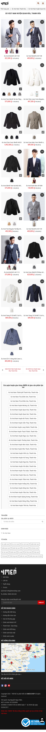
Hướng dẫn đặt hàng (9, 612)
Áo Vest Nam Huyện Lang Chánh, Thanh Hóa (23, 427)
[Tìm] (42, 521)
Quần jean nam (6, 548)
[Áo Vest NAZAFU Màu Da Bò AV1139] (34, 224)
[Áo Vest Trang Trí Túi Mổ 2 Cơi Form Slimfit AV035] (11, 293)
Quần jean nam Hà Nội (35, 556)
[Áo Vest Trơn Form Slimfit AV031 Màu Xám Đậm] (11, 137)
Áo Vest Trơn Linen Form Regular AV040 (34, 99)
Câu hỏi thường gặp (9, 619)
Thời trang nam (5, 9)
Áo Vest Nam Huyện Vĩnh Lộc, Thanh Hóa (23, 453)
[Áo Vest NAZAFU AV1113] (11, 249)
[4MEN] (4, 4)
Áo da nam (25, 548)
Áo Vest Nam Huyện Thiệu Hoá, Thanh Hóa (23, 479)
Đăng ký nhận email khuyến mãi (11, 599)
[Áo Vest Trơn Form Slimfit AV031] (11, 120)
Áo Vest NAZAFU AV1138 (34, 56)
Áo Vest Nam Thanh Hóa (19, 9)
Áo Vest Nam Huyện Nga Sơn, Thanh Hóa (23, 462)
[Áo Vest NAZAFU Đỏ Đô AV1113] (9, 267)
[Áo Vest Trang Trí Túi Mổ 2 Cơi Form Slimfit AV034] (34, 293)
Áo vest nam (25, 544)
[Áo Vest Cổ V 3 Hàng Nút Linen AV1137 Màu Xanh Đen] (11, 336)
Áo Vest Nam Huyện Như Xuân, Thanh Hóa (23, 444)
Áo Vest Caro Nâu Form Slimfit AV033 (34, 142)
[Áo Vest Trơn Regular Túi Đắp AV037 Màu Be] (9, 224)
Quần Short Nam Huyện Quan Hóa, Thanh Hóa (13, 370)
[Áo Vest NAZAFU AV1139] (34, 206)
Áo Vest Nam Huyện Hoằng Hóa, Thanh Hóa (23, 484)
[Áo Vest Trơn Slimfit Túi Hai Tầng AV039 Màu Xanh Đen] (14, 94)
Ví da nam (4, 556)
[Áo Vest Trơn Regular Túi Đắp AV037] (11, 206)
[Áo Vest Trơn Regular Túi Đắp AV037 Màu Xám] (14, 224)
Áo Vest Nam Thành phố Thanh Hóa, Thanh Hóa (23, 392)
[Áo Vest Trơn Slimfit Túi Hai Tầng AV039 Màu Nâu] (9, 94)
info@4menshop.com (13, 591)
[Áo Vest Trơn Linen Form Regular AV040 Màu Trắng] (31, 94)
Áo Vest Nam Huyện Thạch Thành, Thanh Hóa (23, 431)
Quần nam (13, 552)
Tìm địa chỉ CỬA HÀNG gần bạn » (11, 674)
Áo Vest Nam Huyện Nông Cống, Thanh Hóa (23, 501)
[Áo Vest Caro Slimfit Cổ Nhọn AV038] (34, 249)
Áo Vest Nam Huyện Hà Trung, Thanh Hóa (23, 458)
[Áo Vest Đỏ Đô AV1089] (34, 180)
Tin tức (5, 587)
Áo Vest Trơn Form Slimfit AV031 (12, 142)
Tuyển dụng (6, 584)
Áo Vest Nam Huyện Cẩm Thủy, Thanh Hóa (23, 423)
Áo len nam (5, 552)
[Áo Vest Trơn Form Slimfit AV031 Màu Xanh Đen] (17, 137)
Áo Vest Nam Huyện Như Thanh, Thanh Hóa (23, 449)
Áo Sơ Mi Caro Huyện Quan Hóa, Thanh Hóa (33, 370)
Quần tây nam (16, 548)
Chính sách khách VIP (9, 622)
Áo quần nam (5, 544)
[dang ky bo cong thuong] (33, 722)
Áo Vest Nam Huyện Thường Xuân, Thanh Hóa (23, 440)
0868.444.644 (12, 594)
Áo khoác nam (34, 548)
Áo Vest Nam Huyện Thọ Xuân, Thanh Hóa (23, 471)
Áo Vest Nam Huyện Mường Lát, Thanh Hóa (23, 405)
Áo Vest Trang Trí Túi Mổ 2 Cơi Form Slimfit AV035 (11, 315)
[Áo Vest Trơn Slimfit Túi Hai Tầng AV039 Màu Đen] (3, 94)
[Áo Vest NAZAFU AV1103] (11, 33)
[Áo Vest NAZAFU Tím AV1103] (17, 51)
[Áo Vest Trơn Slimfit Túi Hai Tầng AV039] (11, 76)
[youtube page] (9, 685)
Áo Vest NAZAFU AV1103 (12, 56)
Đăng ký (41, 602)
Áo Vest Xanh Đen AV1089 (34, 186)
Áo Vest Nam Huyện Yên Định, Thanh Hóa (23, 466)
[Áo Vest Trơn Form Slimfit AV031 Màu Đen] (6, 137)
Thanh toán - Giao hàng (10, 626)
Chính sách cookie (8, 636)
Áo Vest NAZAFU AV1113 (12, 272)
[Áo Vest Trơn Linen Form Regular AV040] (34, 76)
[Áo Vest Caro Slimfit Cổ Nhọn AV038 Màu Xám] (34, 267)
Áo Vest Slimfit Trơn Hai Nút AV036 (11, 186)
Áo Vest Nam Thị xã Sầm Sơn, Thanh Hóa (23, 401)
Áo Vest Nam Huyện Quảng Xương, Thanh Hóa (23, 497)
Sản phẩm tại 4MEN (7, 518)
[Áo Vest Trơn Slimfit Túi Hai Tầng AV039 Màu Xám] (19, 94)
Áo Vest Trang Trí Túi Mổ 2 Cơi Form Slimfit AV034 (34, 315)
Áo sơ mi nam (15, 544)
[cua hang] (23, 658)
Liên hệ (5, 580)
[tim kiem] (38, 3)
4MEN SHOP (31, 694)
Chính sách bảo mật (9, 633)
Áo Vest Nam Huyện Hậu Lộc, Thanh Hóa (23, 475)
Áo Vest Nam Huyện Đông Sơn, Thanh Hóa (23, 488)
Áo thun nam (28, 552)
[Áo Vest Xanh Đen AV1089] (34, 163)
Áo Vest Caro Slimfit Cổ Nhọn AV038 (34, 272)
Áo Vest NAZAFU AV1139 (34, 229)
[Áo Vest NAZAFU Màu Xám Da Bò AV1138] (34, 51)
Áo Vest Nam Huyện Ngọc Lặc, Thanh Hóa (23, 436)
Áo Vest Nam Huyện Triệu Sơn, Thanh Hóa (23, 492)
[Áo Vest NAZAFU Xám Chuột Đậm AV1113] (14, 267)
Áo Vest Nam (6, 533)
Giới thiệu (6, 577)
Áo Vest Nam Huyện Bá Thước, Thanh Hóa (23, 418)
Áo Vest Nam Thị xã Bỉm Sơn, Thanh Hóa (23, 397)
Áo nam (20, 552)
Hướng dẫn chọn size (9, 615)
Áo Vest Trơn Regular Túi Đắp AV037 (11, 229)
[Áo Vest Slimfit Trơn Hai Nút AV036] (11, 163)
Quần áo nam (23, 556)
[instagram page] (5, 685)
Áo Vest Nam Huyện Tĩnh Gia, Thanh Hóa (23, 505)
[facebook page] (2, 685)
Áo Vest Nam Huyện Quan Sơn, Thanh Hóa (23, 414)
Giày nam (36, 552)
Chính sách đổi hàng (9, 629)
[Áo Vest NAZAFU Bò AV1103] (11, 51)
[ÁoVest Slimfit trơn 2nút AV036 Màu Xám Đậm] (11, 180)
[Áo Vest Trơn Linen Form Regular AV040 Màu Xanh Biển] (36, 94)
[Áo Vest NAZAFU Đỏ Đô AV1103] (6, 51)
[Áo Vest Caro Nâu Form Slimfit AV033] (34, 120)
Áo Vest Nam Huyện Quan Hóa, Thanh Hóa (23, 410)
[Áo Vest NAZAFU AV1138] (34, 33)
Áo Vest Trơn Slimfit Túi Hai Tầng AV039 (11, 99)
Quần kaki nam (35, 544)
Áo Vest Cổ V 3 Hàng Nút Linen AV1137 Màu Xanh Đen (11, 359)
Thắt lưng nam (13, 556)
